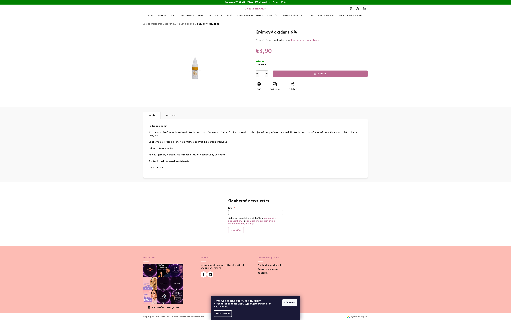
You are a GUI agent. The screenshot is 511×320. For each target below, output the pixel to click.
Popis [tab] (152, 115)
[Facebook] (204, 274)
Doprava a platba (268, 269)
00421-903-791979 (211, 268)
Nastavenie (223, 313)
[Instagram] (210, 274)
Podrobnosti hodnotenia (305, 40)
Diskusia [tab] (171, 115)
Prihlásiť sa (236, 230)
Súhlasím (289, 302)
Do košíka (321, 73)
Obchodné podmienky (270, 265)
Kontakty (263, 272)
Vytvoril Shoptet (359, 316)
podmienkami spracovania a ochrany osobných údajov (251, 222)
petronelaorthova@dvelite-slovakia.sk (222, 265)
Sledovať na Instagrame (165, 307)
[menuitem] (151, 16)
